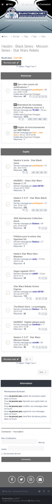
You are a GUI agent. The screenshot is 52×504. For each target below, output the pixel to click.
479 (34, 119)
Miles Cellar (35, 501)
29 (33, 210)
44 (33, 172)
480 (39, 119)
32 (45, 210)
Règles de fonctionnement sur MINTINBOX (29, 128)
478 (29, 119)
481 (44, 119)
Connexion (6, 432)
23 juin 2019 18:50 (21, 188)
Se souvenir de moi (12, 454)
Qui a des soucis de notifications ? (26, 86)
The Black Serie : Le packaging (30, 306)
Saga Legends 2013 (24, 271)
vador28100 (37, 186)
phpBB (16, 498)
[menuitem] (9, 4)
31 (41, 210)
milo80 (35, 342)
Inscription (18, 432)
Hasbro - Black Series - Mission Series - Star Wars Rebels (24, 48)
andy (34, 259)
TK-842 (35, 110)
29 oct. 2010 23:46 (28, 135)
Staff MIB (18, 58)
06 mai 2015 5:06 (21, 294)
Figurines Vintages (32, 94)
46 (41, 172)
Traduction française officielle (15, 501)
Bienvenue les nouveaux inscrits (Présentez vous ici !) (29, 106)
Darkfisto (36, 324)
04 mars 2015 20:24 (28, 343)
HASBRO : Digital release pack (29, 322)
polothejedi (37, 90)
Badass (35, 223)
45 (37, 172)
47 (45, 172)
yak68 (35, 273)
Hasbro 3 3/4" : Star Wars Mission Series (27, 338)
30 (37, 210)
